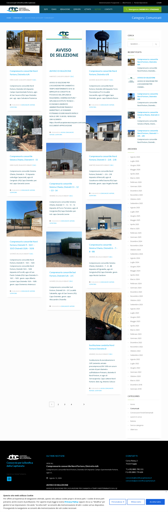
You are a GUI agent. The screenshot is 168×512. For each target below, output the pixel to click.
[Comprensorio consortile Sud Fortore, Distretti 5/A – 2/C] (64, 249)
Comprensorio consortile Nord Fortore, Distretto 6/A (147, 62)
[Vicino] (166, 491)
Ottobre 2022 (135, 351)
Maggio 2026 (135, 169)
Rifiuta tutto (136, 502)
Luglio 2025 (134, 212)
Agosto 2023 (135, 309)
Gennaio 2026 (135, 186)
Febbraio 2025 (135, 233)
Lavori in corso (136, 417)
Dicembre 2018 (136, 384)
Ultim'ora (13, 107)
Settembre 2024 (136, 254)
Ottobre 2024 (135, 250)
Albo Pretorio (126, 3)
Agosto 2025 (135, 207)
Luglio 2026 (134, 161)
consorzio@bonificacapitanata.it (139, 478)
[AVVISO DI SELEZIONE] (64, 48)
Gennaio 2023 (135, 338)
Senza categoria (136, 425)
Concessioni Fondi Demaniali (141, 412)
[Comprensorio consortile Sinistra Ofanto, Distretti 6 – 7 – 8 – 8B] (104, 222)
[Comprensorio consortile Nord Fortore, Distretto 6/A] (24, 48)
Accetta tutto (155, 502)
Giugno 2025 (135, 216)
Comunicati (25, 105)
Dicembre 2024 (136, 241)
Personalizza (116, 502)
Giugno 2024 (135, 266)
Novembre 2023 (136, 296)
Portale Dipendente (141, 3)
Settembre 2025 (136, 203)
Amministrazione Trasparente (109, 3)
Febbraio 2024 (135, 283)
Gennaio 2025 (135, 237)
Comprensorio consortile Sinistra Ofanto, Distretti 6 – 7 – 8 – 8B (103, 248)
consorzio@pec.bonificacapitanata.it (140, 481)
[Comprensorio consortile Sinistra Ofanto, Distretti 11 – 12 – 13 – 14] (64, 161)
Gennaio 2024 (135, 287)
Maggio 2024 (135, 271)
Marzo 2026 (135, 178)
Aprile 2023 (134, 325)
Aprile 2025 (134, 224)
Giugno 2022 (135, 368)
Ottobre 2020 (135, 376)
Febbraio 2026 (135, 182)
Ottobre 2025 (135, 199)
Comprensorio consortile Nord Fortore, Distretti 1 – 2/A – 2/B (148, 133)
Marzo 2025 (135, 228)
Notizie (32, 105)
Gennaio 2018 (135, 389)
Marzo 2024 (135, 279)
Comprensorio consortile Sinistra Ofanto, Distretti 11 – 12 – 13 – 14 (64, 186)
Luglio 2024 (134, 262)
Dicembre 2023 (136, 292)
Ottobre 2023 (135, 300)
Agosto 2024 (135, 258)
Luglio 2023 (134, 313)
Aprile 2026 (134, 174)
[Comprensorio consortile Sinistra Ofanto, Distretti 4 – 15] (24, 133)
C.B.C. (34, 80)
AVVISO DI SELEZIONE (60, 71)
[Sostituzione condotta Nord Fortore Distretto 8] (104, 316)
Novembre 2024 (136, 245)
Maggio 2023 (135, 321)
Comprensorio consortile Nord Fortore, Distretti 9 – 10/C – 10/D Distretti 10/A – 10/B (24, 244)
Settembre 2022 (136, 355)
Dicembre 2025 (136, 191)
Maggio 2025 (135, 220)
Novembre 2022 (136, 346)
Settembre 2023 (136, 304)
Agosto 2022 (135, 359)
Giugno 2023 (135, 317)
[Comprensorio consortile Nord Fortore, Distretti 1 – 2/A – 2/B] (104, 133)
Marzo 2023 (135, 330)
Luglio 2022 (134, 363)
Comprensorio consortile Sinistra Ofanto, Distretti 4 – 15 (148, 115)
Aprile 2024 (134, 275)
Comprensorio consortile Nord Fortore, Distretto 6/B (147, 96)
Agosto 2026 (135, 157)
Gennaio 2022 (135, 372)
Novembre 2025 (136, 195)
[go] (156, 44)
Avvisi (63, 132)
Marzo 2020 (135, 380)
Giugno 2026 (135, 165)
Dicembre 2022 (136, 342)
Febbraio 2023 (135, 334)
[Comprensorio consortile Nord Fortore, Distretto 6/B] (104, 48)
